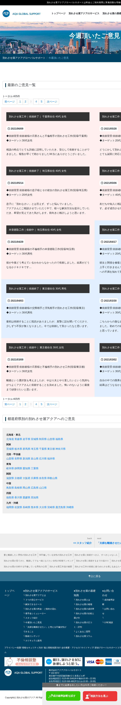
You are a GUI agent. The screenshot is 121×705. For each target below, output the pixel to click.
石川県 (43, 458)
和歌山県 (52, 478)
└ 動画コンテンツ (31, 636)
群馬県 (26, 448)
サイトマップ (87, 647)
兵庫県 (34, 478)
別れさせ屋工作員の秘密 (60, 566)
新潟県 (26, 458)
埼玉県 (34, 448)
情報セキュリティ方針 (32, 647)
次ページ (52, 101)
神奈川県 (60, 448)
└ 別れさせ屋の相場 (83, 604)
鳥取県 (10, 487)
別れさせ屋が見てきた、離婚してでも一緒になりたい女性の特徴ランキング (38, 561)
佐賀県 (18, 507)
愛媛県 (26, 497)
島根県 (18, 487)
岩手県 (26, 439)
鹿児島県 (60, 507)
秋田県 (43, 439)
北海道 (10, 439)
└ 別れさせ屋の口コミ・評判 (83, 624)
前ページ (10, 101)
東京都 (51, 448)
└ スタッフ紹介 (30, 618)
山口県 (43, 487)
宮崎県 (51, 507)
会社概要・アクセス (70, 647)
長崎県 (26, 507)
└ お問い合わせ (108, 611)
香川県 (18, 497)
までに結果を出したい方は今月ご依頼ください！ (81, 685)
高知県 (34, 497)
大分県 (43, 507)
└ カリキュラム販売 (32, 640)
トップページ (58, 13)
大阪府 (26, 478)
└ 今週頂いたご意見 (32, 622)
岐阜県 (10, 468)
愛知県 (26, 468)
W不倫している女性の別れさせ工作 (55, 555)
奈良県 (43, 478)
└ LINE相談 (107, 622)
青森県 (18, 439)
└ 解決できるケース (32, 604)
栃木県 (18, 448)
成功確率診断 (64, 695)
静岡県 (18, 468)
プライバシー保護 (12, 647)
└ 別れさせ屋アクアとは (34, 595)
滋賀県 (10, 478)
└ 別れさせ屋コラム (83, 636)
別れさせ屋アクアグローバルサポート (24, 58)
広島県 (34, 487)
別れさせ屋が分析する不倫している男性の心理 (25, 566)
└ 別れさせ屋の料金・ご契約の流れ (39, 609)
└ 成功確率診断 (108, 602)
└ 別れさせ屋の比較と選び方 (84, 615)
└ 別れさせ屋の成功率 (84, 609)
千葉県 (43, 448)
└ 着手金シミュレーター (34, 613)
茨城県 (10, 448)
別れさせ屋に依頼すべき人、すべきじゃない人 (96, 555)
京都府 (18, 478)
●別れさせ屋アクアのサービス (40, 590)
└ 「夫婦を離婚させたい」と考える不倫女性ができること (44, 629)
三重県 (34, 468)
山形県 (51, 439)
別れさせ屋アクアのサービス (84, 13)
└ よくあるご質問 (82, 631)
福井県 (51, 458)
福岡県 (10, 507)
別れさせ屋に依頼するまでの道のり (92, 561)
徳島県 (10, 497)
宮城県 (34, 439)
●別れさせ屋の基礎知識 (84, 593)
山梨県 (10, 458)
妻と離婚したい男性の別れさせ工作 (20, 555)
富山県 (34, 458)
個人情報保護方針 (52, 647)
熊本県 (34, 507)
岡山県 (26, 487)
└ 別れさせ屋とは (82, 600)
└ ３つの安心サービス (33, 600)
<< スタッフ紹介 (82, 540)
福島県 (59, 439)
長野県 (18, 458)
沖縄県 (70, 507)
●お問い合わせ (108, 593)
